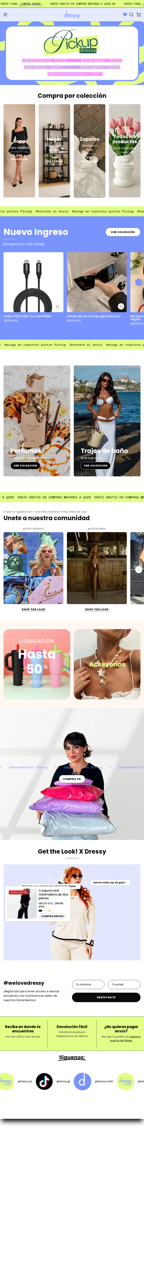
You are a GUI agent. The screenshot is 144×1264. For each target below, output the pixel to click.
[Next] (138, 282)
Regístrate (106, 997)
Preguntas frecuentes (91, 1140)
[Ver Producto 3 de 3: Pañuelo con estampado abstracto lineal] (50, 878)
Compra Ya (72, 779)
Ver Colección (123, 232)
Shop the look (33, 609)
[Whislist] (125, 14)
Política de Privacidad (90, 1163)
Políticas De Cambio (89, 1151)
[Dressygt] (72, 14)
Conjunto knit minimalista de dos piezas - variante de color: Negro (40, 910)
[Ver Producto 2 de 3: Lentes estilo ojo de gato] (86, 882)
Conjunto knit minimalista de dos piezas (53, 894)
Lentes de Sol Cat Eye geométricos (93, 316)
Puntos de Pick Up (88, 1157)
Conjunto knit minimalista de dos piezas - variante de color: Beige (49, 910)
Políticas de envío (88, 1145)
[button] (131, 14)
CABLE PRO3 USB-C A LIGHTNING (27, 316)
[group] (72, 290)
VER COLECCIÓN (19, 157)
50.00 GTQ (74, 320)
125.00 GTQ (11, 320)
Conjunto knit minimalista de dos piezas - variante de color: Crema (45, 910)
